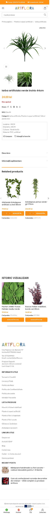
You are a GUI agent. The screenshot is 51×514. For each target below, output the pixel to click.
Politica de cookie (8, 393)
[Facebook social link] (8, 107)
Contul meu (6, 450)
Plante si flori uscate (9, 420)
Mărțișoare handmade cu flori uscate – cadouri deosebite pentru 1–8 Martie (27, 469)
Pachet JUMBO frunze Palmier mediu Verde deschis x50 (11, 308)
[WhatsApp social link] (19, 107)
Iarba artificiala (40, 22)
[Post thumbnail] (5, 470)
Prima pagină (7, 22)
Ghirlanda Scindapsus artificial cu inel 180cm (11, 203)
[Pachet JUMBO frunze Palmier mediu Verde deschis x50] (13, 293)
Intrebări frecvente (9, 398)
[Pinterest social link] (14, 107)
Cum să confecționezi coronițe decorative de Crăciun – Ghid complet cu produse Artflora (29, 480)
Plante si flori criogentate (11, 415)
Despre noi (6, 438)
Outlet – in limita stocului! (11, 454)
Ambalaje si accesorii (9, 428)
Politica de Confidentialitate (12, 389)
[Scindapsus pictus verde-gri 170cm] (36, 189)
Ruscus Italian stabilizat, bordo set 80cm (35, 307)
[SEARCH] (44, 14)
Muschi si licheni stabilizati (12, 407)
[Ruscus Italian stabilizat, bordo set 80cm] (36, 293)
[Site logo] (24, 8)
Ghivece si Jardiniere (9, 424)
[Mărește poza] (6, 66)
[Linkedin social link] (17, 107)
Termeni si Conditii (9, 377)
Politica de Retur (8, 385)
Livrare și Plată (7, 381)
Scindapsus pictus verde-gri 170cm (36, 203)
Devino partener (8, 458)
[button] (4, 48)
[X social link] (10, 107)
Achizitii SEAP (7, 442)
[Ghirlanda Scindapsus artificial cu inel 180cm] (13, 189)
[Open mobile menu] (3, 8)
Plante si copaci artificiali (23, 22)
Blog (3, 446)
